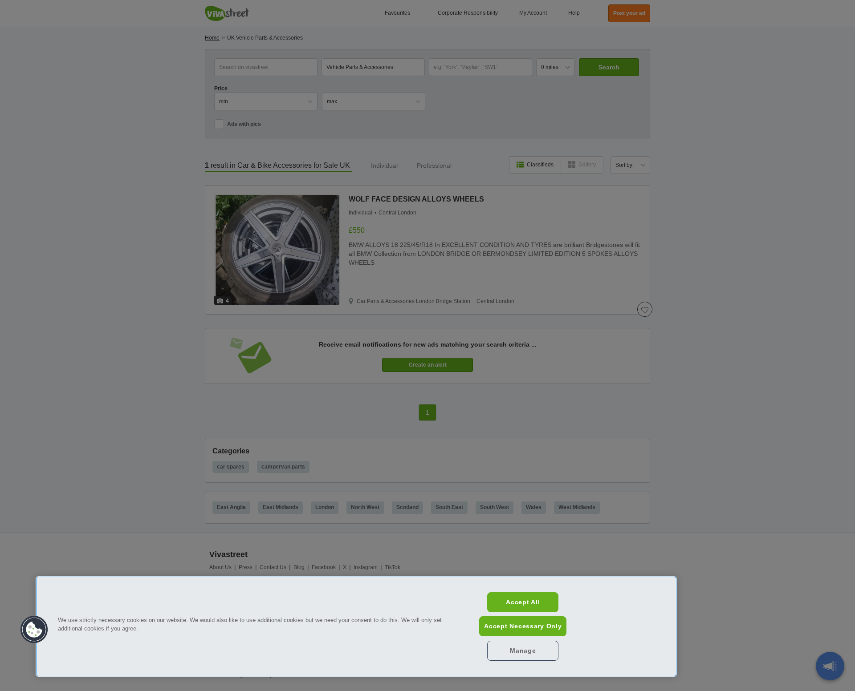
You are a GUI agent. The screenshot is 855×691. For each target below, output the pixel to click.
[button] (34, 629)
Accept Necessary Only (523, 626)
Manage (523, 650)
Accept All (523, 602)
